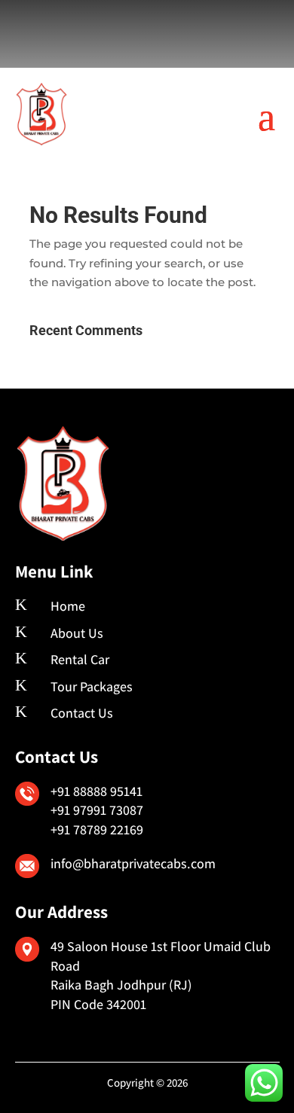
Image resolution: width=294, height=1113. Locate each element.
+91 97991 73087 (97, 810)
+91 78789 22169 (97, 829)
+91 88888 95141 (96, 791)
